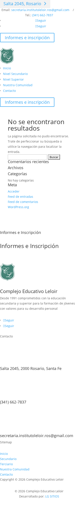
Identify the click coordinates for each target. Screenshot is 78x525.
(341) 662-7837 (42, 15)
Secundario (8, 459)
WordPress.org (18, 207)
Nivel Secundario (15, 74)
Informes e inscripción (27, 38)
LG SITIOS (52, 496)
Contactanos (17, 259)
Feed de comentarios (23, 202)
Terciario (6, 464)
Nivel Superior (13, 79)
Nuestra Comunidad (17, 85)
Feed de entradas (20, 196)
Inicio (7, 68)
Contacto (9, 91)
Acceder (14, 191)
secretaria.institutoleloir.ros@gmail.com (40, 10)
